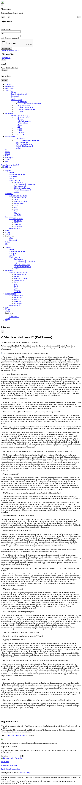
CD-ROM (21, 134)
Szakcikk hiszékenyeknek (26, 109)
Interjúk (14, 98)
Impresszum (5, 762)
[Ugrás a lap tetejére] (2, 2)
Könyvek (21, 132)
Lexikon (20, 111)
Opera (20, 125)
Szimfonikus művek (24, 121)
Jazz (19, 127)
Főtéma (13, 92)
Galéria (7, 159)
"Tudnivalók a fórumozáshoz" (16, 735)
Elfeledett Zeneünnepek (26, 107)
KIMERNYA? (14, 317)
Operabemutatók (15, 228)
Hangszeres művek (24, 117)
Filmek (20, 131)
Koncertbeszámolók (16, 219)
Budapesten (18, 221)
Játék (7, 156)
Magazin (8, 90)
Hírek (7, 150)
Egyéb (20, 129)
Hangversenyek (10, 136)
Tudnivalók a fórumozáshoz (10, 769)
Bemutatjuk (9, 113)
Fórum (7, 152)
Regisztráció (6, 58)
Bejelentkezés (9, 86)
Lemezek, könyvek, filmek (20, 115)
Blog (6, 161)
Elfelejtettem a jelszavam (10, 50)
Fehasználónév (6, 29)
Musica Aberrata (16, 100)
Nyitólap (8, 84)
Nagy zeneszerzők (24, 105)
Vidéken (16, 223)
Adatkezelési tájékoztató (9, 765)
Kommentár (15, 96)
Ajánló (7, 154)
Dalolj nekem (22, 102)
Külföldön (17, 224)
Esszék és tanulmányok (19, 94)
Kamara (20, 119)
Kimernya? (9, 157)
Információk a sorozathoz (32, 104)
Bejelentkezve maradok (11, 38)
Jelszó (3, 33)
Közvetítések (18, 226)
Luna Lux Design (24, 773)
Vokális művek (23, 123)
